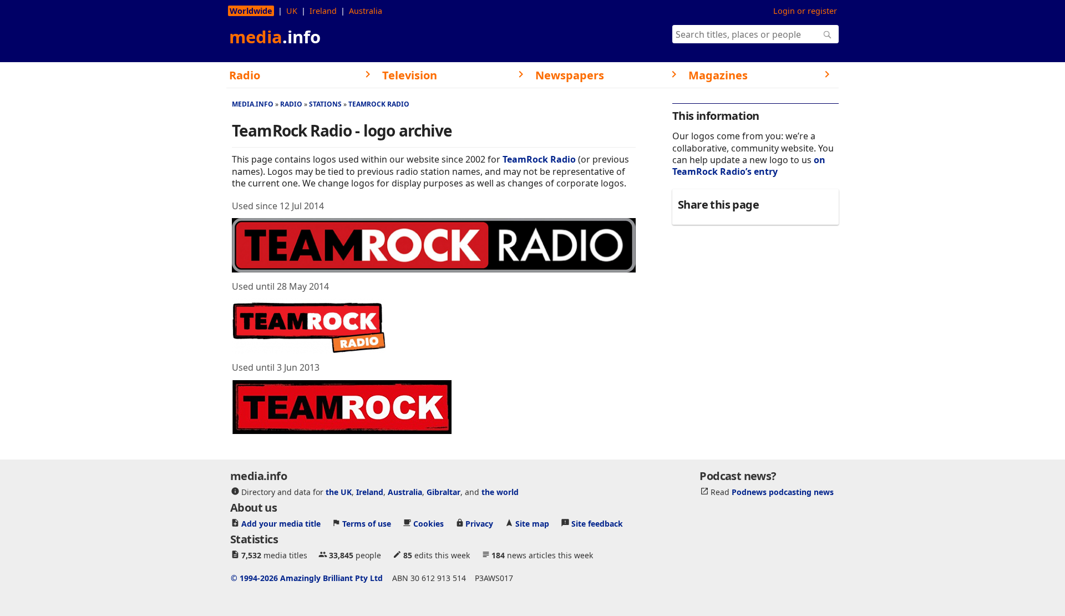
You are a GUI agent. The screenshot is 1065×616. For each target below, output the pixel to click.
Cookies (428, 523)
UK (291, 11)
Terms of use (366, 523)
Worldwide (251, 11)
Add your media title (281, 523)
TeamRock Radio (378, 104)
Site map (532, 523)
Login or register (805, 11)
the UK (339, 491)
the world (500, 491)
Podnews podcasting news (783, 491)
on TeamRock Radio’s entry (748, 166)
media (275, 36)
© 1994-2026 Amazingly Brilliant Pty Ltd (307, 577)
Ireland (323, 11)
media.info (252, 104)
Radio (291, 104)
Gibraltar (443, 491)
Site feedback (597, 523)
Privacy (479, 523)
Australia (365, 11)
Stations (325, 104)
